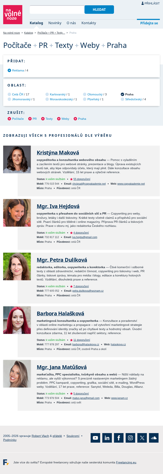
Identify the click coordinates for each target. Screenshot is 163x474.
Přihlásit (152, 3)
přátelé (57, 435)
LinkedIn (107, 438)
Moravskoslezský (61, 99)
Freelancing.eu (8, 462)
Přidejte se (149, 23)
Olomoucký (95, 94)
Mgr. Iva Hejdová (58, 206)
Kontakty (89, 23)
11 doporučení (81, 340)
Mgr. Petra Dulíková (62, 259)
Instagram (130, 438)
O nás (71, 23)
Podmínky (10, 440)
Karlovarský (58, 94)
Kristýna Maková (58, 152)
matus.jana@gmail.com (86, 398)
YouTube (95, 438)
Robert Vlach (40, 435)
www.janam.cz (119, 398)
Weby (65, 118)
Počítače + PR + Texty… (51, 32)
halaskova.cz (118, 344)
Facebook (119, 438)
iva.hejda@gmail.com (84, 237)
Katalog (36, 23)
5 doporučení (81, 393)
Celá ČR (17, 94)
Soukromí (72, 435)
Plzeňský (93, 99)
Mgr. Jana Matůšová (62, 367)
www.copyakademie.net (131, 183)
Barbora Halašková (60, 313)
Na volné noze (11, 32)
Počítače (18, 118)
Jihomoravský (21, 99)
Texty (49, 118)
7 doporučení (81, 286)
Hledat (99, 9)
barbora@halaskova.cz (85, 344)
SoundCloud (154, 438)
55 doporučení (81, 179)
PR (35, 118)
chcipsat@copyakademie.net (89, 183)
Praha (82, 118)
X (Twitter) (142, 438)
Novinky (54, 23)
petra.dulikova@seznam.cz (88, 290)
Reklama (18, 70)
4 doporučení (81, 232)
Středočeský (133, 99)
